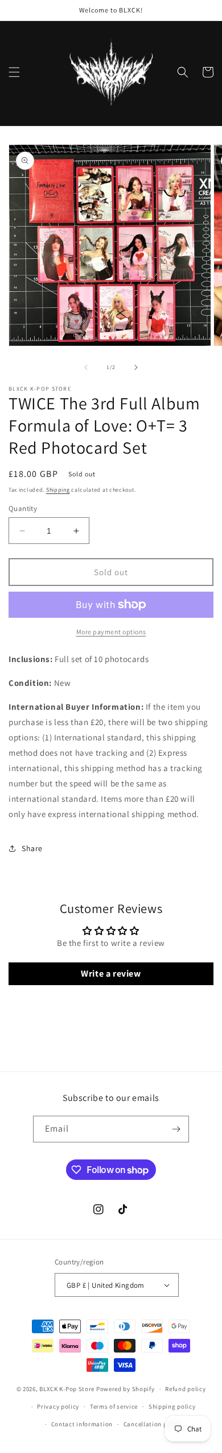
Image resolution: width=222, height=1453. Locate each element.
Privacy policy (58, 1406)
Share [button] (32, 848)
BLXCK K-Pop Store (66, 1389)
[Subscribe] (175, 1129)
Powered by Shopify (125, 1389)
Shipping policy (172, 1406)
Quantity (23, 508)
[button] (14, 72)
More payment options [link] (111, 631)
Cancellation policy (153, 1424)
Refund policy (185, 1389)
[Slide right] (136, 367)
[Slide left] (85, 367)
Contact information (82, 1424)
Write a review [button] (111, 973)
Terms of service (114, 1406)
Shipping (58, 489)
